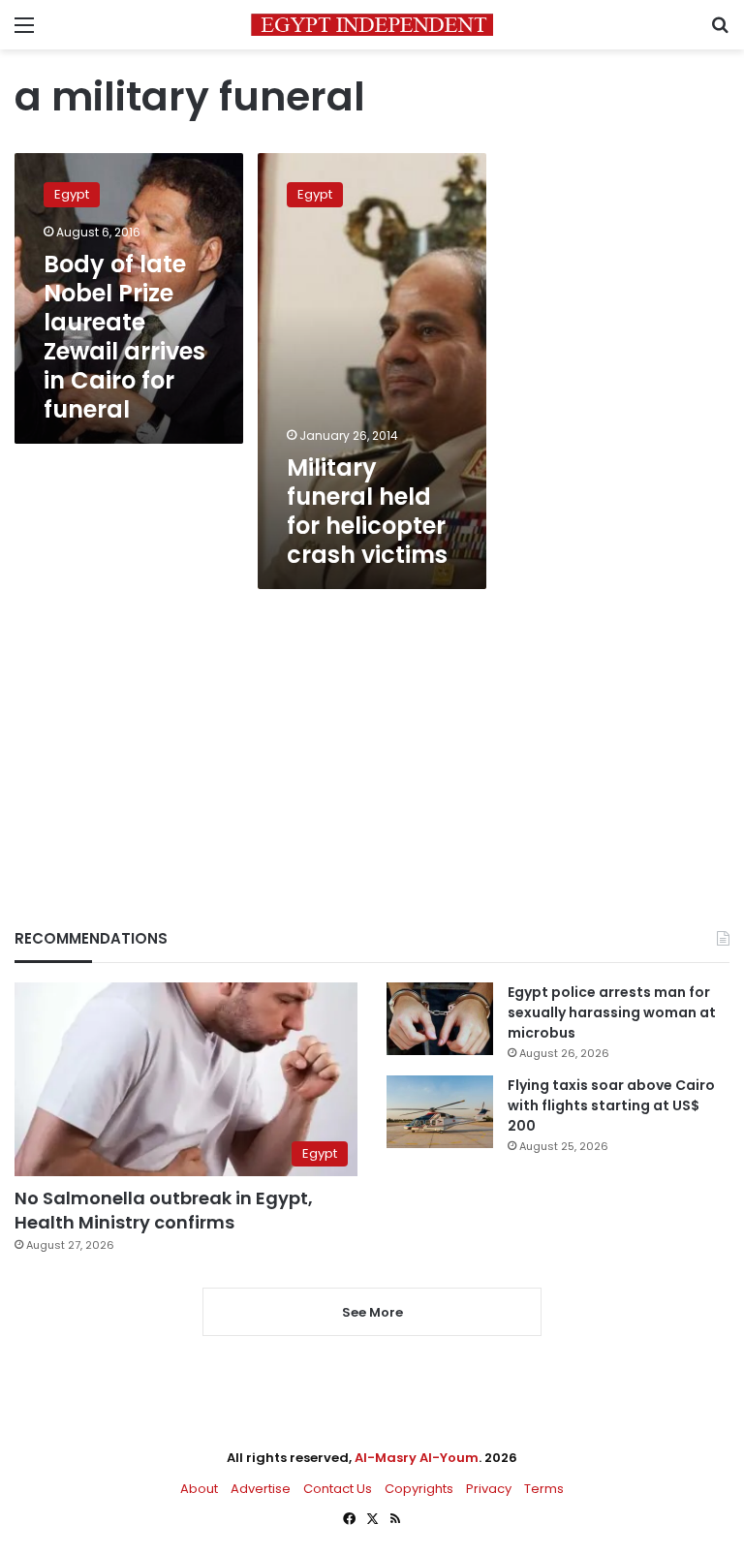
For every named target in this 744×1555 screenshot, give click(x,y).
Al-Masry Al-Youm (417, 1457)
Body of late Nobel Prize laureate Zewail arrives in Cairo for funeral (124, 336)
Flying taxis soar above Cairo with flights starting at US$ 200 (611, 1105)
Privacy (489, 1488)
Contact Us (337, 1488)
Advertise (261, 1488)
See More (372, 1312)
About (199, 1488)
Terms (544, 1488)
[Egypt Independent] (372, 25)
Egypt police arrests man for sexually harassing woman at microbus (612, 1012)
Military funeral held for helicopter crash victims (367, 511)
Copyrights (419, 1488)
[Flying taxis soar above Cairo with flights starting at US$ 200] (440, 1111)
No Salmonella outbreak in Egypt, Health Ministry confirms (164, 1210)
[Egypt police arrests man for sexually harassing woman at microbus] (440, 1018)
